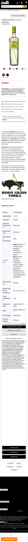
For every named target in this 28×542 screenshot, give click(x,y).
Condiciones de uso (7, 503)
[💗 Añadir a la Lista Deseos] (10, 69)
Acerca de (14, 334)
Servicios (3, 509)
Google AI (14, 470)
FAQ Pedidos (17, 505)
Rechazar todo (14, 447)
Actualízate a (16, 511)
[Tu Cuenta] (17, 2)
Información (4, 502)
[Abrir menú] (26, 2)
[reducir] (2, 535)
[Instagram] (4, 522)
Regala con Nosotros (18, 512)
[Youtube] (1, 522)
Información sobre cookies (14, 327)
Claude (19, 466)
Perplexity (10, 466)
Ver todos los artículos (8, 488)
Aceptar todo (14, 456)
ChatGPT (11, 463)
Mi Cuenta (4, 511)
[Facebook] (3, 522)
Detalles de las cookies (14, 330)
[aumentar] (10, 535)
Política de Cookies (12, 506)
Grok (19, 463)
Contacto (3, 490)
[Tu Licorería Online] (5, 2)
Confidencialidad (19, 503)
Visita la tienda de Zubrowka (18, 15)
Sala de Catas (17, 514)
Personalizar (14, 452)
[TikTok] (6, 522)
